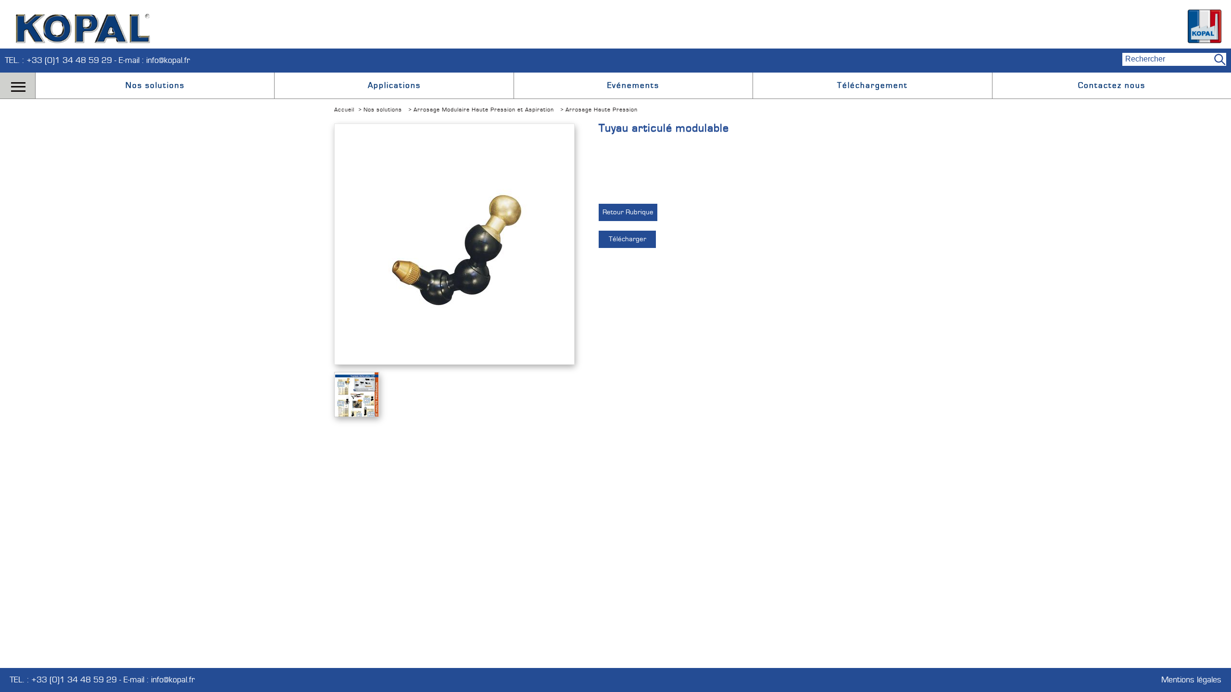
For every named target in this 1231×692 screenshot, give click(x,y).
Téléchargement (872, 85)
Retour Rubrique (628, 212)
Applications (394, 85)
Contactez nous (1111, 85)
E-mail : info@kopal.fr (154, 60)
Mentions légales (1191, 680)
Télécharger (627, 239)
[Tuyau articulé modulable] (454, 319)
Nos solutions (155, 85)
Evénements (633, 85)
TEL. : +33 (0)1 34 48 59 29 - (62, 60)
